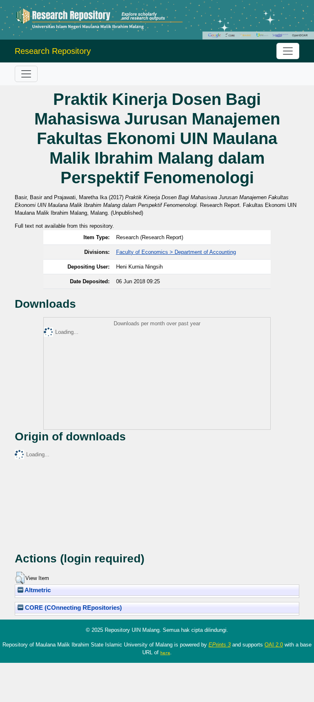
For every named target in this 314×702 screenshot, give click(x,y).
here (165, 652)
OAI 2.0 (274, 645)
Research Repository (53, 51)
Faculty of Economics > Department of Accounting (176, 252)
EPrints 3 (220, 645)
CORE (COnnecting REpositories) (72, 607)
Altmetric (37, 590)
